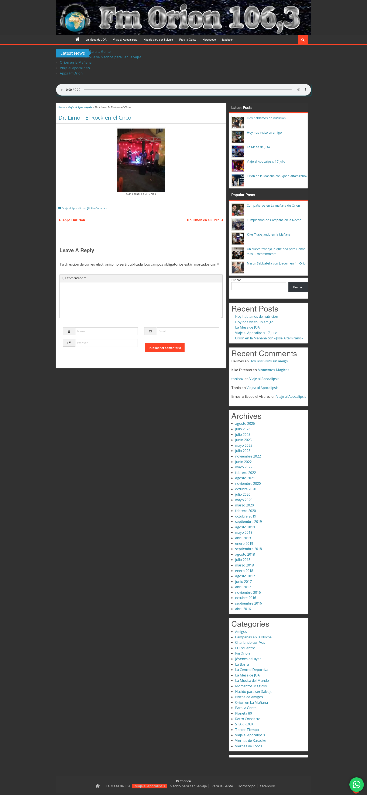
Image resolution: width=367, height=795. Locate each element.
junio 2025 (243, 440)
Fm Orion (242, 653)
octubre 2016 (245, 597)
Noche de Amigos (249, 697)
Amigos (241, 631)
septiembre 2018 (248, 548)
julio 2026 (242, 429)
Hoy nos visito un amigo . (265, 132)
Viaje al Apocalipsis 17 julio (266, 161)
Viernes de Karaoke (250, 740)
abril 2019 (243, 538)
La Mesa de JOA (96, 39)
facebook (227, 39)
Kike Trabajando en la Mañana (268, 234)
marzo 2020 (244, 505)
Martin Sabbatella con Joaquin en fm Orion (277, 263)
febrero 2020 (245, 510)
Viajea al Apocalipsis (262, 387)
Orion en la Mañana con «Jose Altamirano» (277, 176)
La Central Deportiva (251, 669)
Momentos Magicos (273, 369)
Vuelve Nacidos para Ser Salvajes (115, 57)
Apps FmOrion (71, 73)
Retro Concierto (247, 718)
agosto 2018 (245, 554)
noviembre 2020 (248, 483)
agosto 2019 (245, 527)
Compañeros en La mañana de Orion (273, 205)
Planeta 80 (243, 713)
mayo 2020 (243, 500)
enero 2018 (244, 570)
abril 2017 (243, 587)
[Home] (77, 39)
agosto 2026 (245, 423)
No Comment (99, 208)
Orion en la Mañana (76, 62)
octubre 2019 (245, 516)
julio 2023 (242, 450)
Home (61, 107)
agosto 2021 (245, 478)
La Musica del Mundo (252, 680)
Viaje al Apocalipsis (125, 39)
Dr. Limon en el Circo (203, 220)
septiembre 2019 (248, 521)
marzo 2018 (244, 565)
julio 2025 (242, 434)
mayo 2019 (243, 532)
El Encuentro (245, 648)
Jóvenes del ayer (248, 658)
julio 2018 (242, 559)
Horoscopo (209, 39)
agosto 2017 (245, 576)
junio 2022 (243, 461)
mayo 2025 (243, 445)
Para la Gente (187, 39)
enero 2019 (244, 543)
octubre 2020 (245, 489)
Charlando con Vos (250, 642)
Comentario (76, 278)
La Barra (242, 664)
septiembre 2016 (248, 603)
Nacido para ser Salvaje (158, 39)
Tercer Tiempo (247, 729)
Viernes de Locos (248, 746)
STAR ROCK (244, 724)
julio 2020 (242, 494)
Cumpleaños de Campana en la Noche (274, 220)
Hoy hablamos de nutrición (266, 118)
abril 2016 (243, 608)
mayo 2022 (243, 467)
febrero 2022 (245, 472)
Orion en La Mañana (251, 702)
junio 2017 (243, 581)
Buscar (236, 280)
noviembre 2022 (248, 456)
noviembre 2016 (248, 592)
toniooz (237, 378)
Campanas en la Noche (253, 637)
